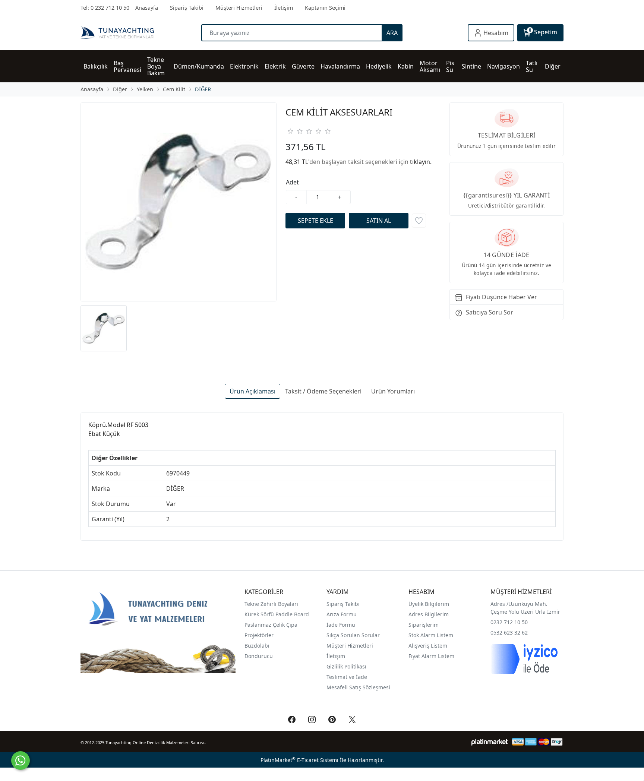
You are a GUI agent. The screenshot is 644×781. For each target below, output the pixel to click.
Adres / (499, 603)
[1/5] (290, 131)
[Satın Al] (378, 220)
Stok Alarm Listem (430, 635)
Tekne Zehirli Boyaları (271, 603)
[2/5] (294, 131)
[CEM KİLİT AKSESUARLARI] (178, 202)
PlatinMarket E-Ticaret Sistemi (299, 759)
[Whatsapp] (20, 760)
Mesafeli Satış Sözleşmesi (358, 687)
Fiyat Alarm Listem (431, 656)
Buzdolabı (256, 645)
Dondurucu (258, 656)
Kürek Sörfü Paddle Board (276, 614)
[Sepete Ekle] (315, 220)
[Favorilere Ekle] (419, 220)
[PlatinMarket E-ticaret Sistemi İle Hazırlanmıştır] (489, 742)
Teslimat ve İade (346, 676)
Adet (292, 182)
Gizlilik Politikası (347, 666)
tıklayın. (421, 162)
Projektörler (259, 635)
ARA (392, 33)
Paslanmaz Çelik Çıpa (270, 624)
